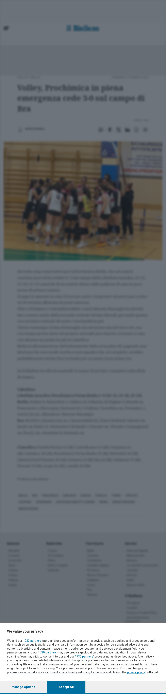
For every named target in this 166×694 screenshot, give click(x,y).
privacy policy (136, 672)
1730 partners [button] (32, 641)
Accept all (66, 687)
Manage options (23, 687)
